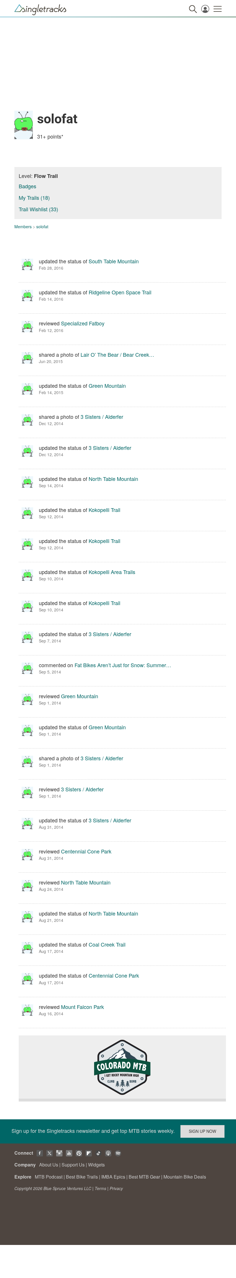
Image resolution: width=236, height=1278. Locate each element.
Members (23, 226)
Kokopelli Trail (104, 509)
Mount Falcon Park (82, 1006)
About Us (48, 1164)
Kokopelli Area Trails (112, 571)
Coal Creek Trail (107, 944)
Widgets (96, 1164)
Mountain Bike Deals (184, 1176)
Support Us (73, 1164)
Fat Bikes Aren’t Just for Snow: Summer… (123, 665)
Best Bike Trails (82, 1176)
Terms (100, 1188)
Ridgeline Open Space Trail (120, 292)
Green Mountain (107, 385)
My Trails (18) (34, 197)
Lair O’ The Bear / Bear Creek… (117, 354)
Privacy (116, 1188)
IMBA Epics (113, 1176)
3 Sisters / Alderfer (102, 416)
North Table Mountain (113, 478)
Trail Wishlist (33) (38, 209)
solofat (42, 226)
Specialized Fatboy (82, 323)
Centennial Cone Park (86, 851)
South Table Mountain (114, 261)
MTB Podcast (48, 1176)
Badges (27, 186)
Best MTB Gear (144, 1176)
